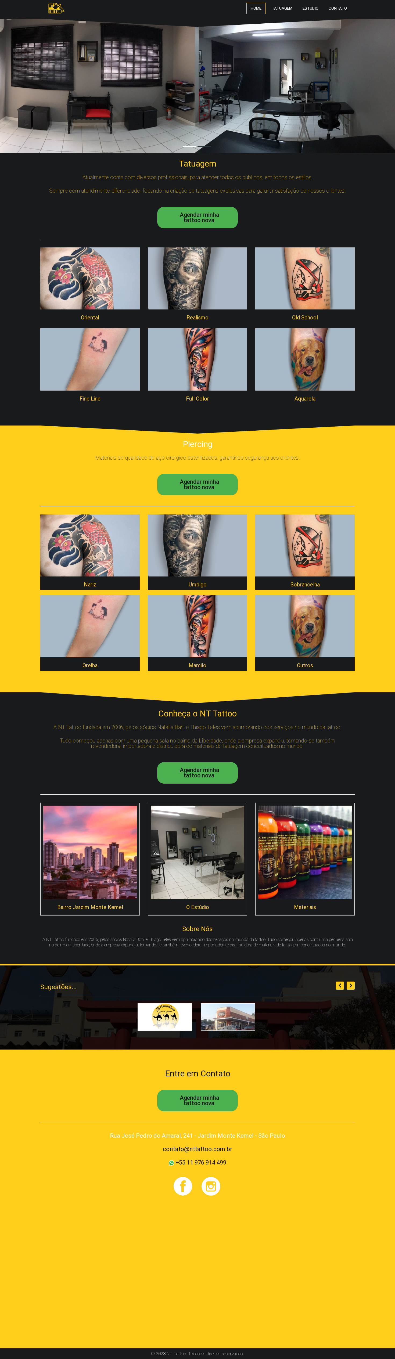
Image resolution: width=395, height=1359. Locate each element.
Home (256, 8)
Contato (338, 8)
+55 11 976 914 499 (200, 1162)
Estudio (310, 8)
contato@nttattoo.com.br (197, 1149)
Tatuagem (282, 8)
